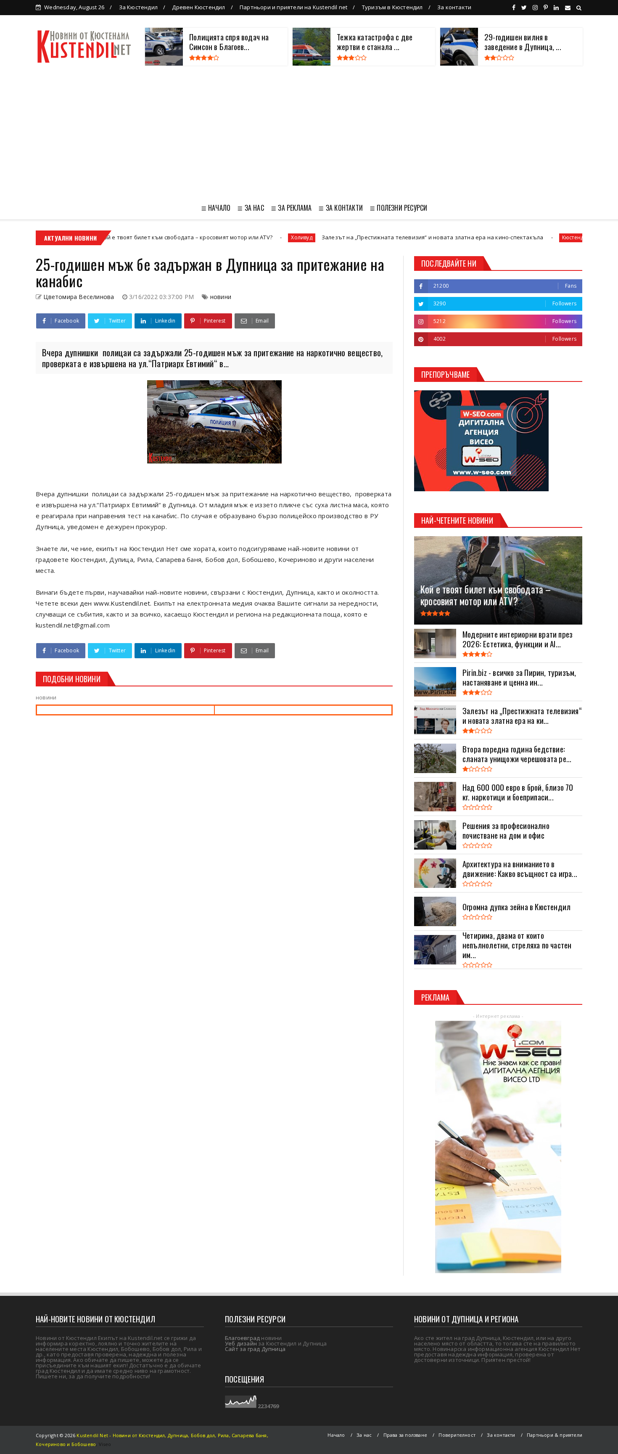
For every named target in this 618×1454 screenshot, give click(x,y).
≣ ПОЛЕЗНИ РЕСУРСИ (398, 208)
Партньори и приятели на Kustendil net (293, 7)
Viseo (105, 1444)
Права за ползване (405, 1435)
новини (220, 297)
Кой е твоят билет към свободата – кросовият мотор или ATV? (130, 237)
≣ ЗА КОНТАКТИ (340, 208)
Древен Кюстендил (198, 7)
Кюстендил (519, 237)
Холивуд (244, 237)
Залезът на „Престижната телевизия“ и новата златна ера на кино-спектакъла (375, 237)
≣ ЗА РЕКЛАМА (291, 208)
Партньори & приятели (554, 1435)
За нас (364, 1435)
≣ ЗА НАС (250, 208)
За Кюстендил (138, 7)
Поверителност (456, 1435)
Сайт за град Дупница (255, 1349)
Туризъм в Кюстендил (392, 7)
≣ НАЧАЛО (216, 208)
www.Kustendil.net (122, 603)
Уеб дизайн (241, 1343)
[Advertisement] (309, 133)
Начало (336, 1435)
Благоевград (242, 1338)
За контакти (454, 7)
